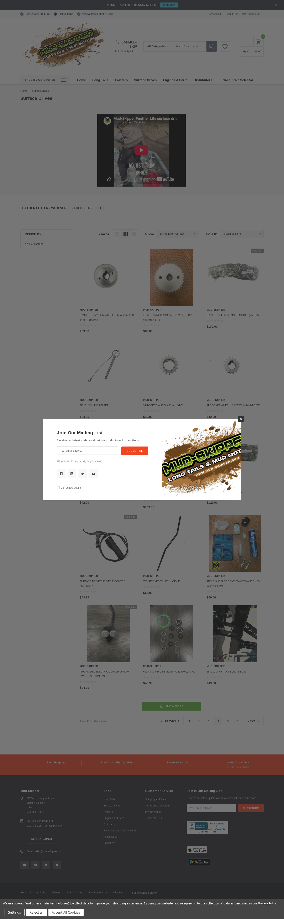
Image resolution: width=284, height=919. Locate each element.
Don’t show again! (71, 487)
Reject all (36, 912)
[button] (241, 419)
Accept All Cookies (66, 912)
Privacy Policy (267, 903)
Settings (14, 912)
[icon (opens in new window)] (61, 473)
